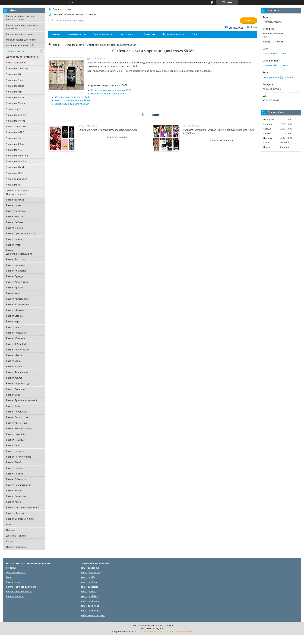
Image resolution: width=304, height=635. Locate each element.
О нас (9, 524)
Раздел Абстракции (16, 270)
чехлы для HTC (88, 591)
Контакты (149, 34)
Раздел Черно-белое (17, 349)
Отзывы (10, 530)
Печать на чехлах (103, 34)
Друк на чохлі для (72, 96)
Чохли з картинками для (111, 90)
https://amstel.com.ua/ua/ (276, 65)
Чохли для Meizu (15, 97)
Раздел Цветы (13, 205)
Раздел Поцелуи (15, 439)
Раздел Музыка (14, 216)
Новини (57, 44)
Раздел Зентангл (15, 490)
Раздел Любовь (14, 222)
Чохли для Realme (16, 114)
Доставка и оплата (16, 535)
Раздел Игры (13, 321)
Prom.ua (169, 625)
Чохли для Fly (13, 184)
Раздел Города (14, 239)
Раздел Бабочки (15, 199)
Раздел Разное (14, 366)
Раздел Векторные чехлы (20, 518)
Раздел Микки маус (16, 422)
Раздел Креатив (15, 287)
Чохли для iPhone (15, 120)
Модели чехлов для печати (21, 39)
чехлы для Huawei (90, 610)
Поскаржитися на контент (151, 631)
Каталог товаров (15, 596)
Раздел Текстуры (15, 259)
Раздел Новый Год (16, 434)
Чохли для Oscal (15, 167)
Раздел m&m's (14, 377)
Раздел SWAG (13, 462)
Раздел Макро (14, 355)
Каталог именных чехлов (19, 34)
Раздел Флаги (13, 244)
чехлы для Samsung (91, 572)
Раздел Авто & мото (17, 281)
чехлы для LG (88, 577)
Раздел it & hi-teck (16, 344)
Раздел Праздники (16, 332)
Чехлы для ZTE (14, 109)
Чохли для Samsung (17, 68)
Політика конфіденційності (179, 631)
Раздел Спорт (13, 327)
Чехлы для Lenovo (16, 62)
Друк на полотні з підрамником (23, 56)
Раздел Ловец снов (16, 411)
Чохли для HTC (14, 91)
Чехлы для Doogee (16, 178)
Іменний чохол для (108, 93)
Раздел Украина (14, 227)
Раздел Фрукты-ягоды (18, 383)
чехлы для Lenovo (90, 567)
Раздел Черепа (14, 473)
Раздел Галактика (15, 265)
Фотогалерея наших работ (20, 45)
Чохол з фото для (72, 100)
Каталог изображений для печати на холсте (20, 17)
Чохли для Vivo (14, 149)
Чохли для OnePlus (16, 161)
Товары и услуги (15, 51)
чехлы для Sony (89, 582)
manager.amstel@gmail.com (278, 77)
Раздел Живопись (15, 338)
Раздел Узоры (13, 360)
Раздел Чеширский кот (18, 484)
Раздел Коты (13, 406)
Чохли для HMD (14, 173)
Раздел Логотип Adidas (18, 456)
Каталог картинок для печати (21, 586)
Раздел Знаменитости (17, 304)
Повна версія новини (116, 137)
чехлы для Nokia (89, 586)
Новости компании (16, 546)
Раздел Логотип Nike (17, 417)
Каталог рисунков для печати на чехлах (22, 26)
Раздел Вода (13, 394)
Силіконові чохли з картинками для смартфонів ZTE (108, 129)
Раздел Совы (13, 445)
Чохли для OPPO (15, 132)
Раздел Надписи (15, 451)
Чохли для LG (13, 74)
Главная (56, 34)
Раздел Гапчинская (16, 496)
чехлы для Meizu (89, 596)
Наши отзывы (13, 582)
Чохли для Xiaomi (15, 103)
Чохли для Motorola (17, 155)
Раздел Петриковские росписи (22, 507)
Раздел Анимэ (13, 501)
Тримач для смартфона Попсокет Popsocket (18, 192)
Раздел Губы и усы (16, 479)
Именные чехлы (77, 34)
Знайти (248, 20)
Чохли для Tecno (15, 138)
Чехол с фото (128, 34)
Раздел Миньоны (15, 310)
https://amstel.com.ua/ (274, 53)
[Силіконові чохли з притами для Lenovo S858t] (66, 75)
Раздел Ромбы (14, 468)
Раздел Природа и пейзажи (21, 233)
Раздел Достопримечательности (19, 252)
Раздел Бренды (14, 276)
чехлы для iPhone (90, 605)
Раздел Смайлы (14, 315)
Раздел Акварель (15, 389)
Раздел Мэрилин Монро (19, 428)
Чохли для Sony (14, 80)
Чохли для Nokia (15, 85)
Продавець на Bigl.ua (152, 628)
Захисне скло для (72, 103)
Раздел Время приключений (21, 400)
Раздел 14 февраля (17, 372)
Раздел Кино (13, 293)
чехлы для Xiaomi (90, 601)
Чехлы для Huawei (16, 126)
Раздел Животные (16, 210)
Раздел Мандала (15, 513)
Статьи (9, 541)
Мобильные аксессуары (93, 615)
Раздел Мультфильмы (18, 298)
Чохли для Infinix (15, 144)
